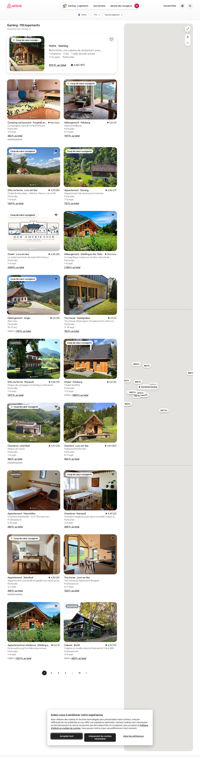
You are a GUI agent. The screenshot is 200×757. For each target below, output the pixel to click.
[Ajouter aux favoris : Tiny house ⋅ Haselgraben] (113, 278)
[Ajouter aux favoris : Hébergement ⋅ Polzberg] (113, 83)
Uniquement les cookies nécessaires (100, 737)
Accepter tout (66, 736)
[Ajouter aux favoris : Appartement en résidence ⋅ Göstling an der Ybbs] (56, 606)
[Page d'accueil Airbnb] (14, 6)
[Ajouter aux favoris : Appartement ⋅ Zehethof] (56, 538)
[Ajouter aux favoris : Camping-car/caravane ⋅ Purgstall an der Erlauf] (56, 83)
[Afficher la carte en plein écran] (188, 29)
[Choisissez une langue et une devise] (182, 6)
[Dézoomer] (188, 37)
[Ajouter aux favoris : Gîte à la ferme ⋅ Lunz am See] (56, 151)
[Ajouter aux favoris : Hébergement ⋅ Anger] (56, 278)
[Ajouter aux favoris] (111, 39)
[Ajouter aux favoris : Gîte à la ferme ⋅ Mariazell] (56, 342)
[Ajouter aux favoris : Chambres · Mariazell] (113, 474)
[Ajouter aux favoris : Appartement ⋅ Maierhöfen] (56, 474)
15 (79, 673)
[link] (38, 673)
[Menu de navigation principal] (190, 6)
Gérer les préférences (133, 736)
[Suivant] (86, 673)
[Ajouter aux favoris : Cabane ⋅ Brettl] (113, 606)
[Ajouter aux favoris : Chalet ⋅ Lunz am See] (56, 214)
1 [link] (44, 673)
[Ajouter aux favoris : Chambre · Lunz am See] (113, 406)
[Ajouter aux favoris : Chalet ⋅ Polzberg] (113, 342)
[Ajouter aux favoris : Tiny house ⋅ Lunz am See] (113, 538)
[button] (57, 65)
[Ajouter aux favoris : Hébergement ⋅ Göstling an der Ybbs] (113, 214)
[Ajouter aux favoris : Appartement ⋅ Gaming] (113, 151)
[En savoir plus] (30, 29)
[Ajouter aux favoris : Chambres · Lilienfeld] (56, 406)
